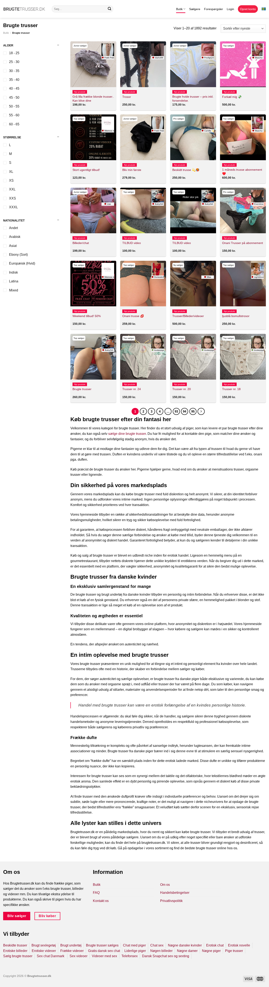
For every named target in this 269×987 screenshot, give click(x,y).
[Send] (109, 9)
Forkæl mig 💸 (232, 96)
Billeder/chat (81, 243)
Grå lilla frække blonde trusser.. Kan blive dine (93, 98)
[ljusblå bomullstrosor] (243, 284)
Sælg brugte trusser (17, 956)
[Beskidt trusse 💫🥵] (193, 137)
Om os (165, 884)
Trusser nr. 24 (131, 389)
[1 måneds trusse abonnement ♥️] (243, 137)
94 (184, 411)
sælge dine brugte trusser (127, 433)
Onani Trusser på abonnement (242, 243)
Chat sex (157, 945)
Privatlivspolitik (171, 901)
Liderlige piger (135, 951)
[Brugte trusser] (93, 357)
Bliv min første (131, 170)
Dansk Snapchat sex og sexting (165, 956)
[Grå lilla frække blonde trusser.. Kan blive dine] (93, 64)
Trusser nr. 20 (181, 389)
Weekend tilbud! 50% (87, 316)
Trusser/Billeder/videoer (188, 316)
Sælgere (194, 9)
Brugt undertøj (71, 945)
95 (193, 411)
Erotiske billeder (15, 951)
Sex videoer (78, 956)
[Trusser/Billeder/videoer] (193, 284)
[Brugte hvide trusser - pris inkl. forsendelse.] (193, 64)
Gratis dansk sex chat (104, 951)
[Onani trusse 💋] (143, 284)
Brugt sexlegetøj (44, 945)
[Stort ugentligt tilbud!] (93, 137)
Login (230, 9)
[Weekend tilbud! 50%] (93, 284)
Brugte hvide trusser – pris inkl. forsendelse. (193, 98)
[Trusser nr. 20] (193, 357)
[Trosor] (143, 64)
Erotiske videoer (44, 951)
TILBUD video (131, 243)
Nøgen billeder (161, 951)
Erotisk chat (215, 945)
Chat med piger (134, 945)
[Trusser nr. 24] (143, 357)
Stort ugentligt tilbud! (86, 170)
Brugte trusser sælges (102, 945)
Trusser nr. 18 (231, 389)
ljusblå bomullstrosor (235, 316)
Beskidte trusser (15, 945)
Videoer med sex (104, 956)
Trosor (126, 96)
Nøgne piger (211, 951)
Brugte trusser (82, 389)
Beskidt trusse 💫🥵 (185, 170)
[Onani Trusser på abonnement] (243, 210)
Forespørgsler (213, 9)
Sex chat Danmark (51, 956)
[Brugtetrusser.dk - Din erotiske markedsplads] (24, 9)
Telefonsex (129, 956)
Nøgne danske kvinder (185, 945)
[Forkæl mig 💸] (243, 64)
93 (176, 411)
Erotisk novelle (239, 945)
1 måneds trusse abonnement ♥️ (242, 171)
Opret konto (248, 9)
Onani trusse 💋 (133, 316)
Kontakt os (101, 901)
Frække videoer (72, 951)
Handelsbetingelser (174, 892)
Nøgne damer (187, 951)
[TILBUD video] (143, 210)
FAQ (96, 892)
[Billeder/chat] (93, 210)
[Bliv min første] (143, 137)
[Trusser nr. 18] (243, 357)
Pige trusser (234, 951)
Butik (179, 9)
